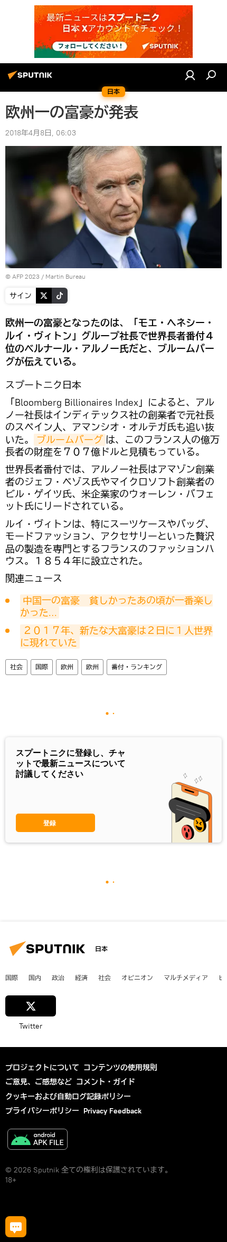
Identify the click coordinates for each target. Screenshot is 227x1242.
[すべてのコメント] (15, 1226)
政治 (58, 977)
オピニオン (137, 977)
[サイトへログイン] (190, 74)
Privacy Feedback (112, 1111)
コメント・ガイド (105, 1082)
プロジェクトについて (42, 1067)
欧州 (67, 667)
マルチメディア (186, 977)
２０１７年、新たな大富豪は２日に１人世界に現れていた (116, 636)
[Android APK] (37, 1140)
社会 (16, 667)
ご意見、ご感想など (38, 1082)
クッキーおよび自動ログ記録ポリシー (68, 1096)
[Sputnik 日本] (31, 79)
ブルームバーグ (69, 440)
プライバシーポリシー (42, 1111)
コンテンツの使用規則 (120, 1067)
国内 (35, 977)
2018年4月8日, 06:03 (40, 133)
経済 (81, 977)
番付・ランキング (136, 667)
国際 (41, 667)
